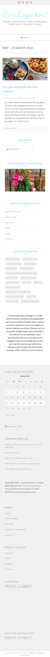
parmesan (13, 287)
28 (12, 408)
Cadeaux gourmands (13, 211)
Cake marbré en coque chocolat (17, 469)
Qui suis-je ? (10, 535)
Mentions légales (11, 519)
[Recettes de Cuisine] (13, 427)
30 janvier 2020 (10, 128)
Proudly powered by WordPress (17, 653)
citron (30, 264)
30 (24, 408)
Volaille (7, 233)
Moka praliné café (12, 453)
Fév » (13, 415)
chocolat (13, 264)
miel (26, 282)
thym (31, 296)
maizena (12, 282)
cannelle (30, 259)
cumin (11, 268)
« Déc (7, 415)
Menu (26, 38)
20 (7, 403)
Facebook (9, 553)
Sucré (31, 98)
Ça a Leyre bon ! (25, 14)
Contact (8, 513)
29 (18, 408)
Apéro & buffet (11, 217)
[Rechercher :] (19, 149)
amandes (13, 259)
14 (12, 397)
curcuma (27, 268)
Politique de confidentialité (15, 529)
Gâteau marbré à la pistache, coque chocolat (23, 463)
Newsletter (9, 524)
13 (6, 397)
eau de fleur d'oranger (21, 273)
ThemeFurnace (25, 655)
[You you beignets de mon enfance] (25, 80)
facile (12, 278)
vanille (12, 301)
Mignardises (20, 98)
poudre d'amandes (18, 292)
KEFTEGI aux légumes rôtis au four (19, 458)
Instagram (9, 564)
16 (24, 397)
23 (24, 403)
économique (30, 301)
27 (7, 408)
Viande (7, 228)
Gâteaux (7, 98)
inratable (28, 278)
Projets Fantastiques (31, 485)
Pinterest (8, 569)
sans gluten (14, 296)
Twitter (7, 558)
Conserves (9, 239)
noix (38, 282)
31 (29, 408)
